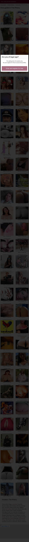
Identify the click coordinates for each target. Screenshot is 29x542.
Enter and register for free (14, 68)
